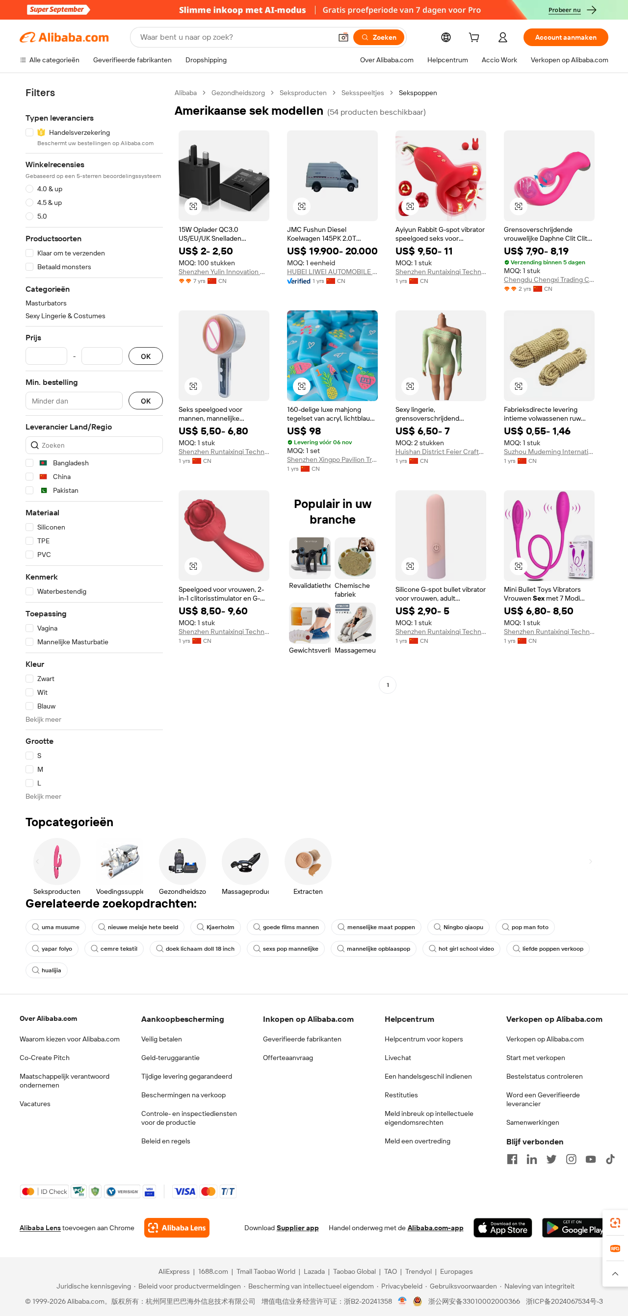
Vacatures (35, 1104)
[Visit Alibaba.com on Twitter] (551, 1159)
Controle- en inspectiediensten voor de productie (189, 1118)
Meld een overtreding (417, 1141)
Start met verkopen (535, 1058)
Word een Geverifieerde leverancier (543, 1099)
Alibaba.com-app (436, 1228)
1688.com (213, 1271)
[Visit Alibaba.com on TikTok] (610, 1159)
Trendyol (418, 1271)
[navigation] (94, 444)
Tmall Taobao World (265, 1271)
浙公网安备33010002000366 (474, 1301)
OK (146, 356)
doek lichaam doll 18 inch (200, 948)
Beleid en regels (165, 1141)
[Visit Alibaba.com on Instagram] (571, 1159)
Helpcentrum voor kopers (424, 1039)
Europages (456, 1271)
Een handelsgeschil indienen (428, 1076)
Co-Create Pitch (45, 1058)
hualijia (51, 970)
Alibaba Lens (40, 1228)
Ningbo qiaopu (463, 927)
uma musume (60, 927)
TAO (390, 1271)
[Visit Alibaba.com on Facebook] (512, 1159)
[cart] (476, 39)
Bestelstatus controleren (544, 1076)
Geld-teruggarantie (170, 1058)
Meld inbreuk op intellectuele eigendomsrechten (429, 1118)
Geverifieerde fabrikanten (302, 1039)
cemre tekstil (119, 948)
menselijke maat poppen (381, 927)
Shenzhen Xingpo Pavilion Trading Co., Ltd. (332, 459)
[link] (615, 1223)
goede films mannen (291, 927)
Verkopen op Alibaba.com (545, 1039)
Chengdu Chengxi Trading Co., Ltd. (549, 279)
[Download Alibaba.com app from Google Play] (575, 1228)
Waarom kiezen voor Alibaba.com (70, 1039)
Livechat (398, 1058)
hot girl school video (466, 948)
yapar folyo (57, 948)
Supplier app (298, 1228)
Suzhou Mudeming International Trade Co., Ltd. (549, 452)
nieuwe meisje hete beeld (143, 927)
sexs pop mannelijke (290, 948)
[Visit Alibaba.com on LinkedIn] (532, 1159)
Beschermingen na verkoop (183, 1095)
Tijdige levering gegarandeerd (186, 1076)
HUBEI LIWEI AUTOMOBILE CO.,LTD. (332, 272)
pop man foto (530, 927)
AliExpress (174, 1271)
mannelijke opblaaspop (378, 948)
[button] (343, 37)
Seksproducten (303, 93)
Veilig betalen (161, 1039)
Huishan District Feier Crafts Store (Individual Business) (440, 452)
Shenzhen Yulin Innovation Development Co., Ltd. (224, 272)
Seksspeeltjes (362, 93)
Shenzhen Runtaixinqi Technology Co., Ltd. (440, 272)
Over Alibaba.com (48, 1018)
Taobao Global (354, 1271)
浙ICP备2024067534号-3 (564, 1301)
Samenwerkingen (532, 1122)
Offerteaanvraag (288, 1058)
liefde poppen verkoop (553, 948)
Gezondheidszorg (238, 93)
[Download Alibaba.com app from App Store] (502, 1228)
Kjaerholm (221, 927)
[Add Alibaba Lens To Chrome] (176, 1228)
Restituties (401, 1095)
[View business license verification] (402, 1301)
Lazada (314, 1271)
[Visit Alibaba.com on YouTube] (591, 1159)
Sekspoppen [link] (418, 93)
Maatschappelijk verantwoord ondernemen (64, 1080)
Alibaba (186, 93)
